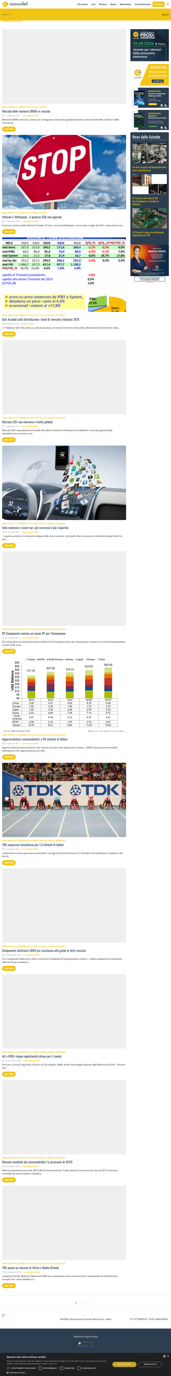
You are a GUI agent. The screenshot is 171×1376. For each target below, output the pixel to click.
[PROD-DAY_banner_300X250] (149, 45)
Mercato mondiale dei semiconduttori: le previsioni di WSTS (37, 1161)
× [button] (168, 1356)
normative (24, 107)
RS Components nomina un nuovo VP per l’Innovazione (33, 633)
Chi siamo (82, 4)
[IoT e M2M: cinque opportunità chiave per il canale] (64, 1011)
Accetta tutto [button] (124, 1364)
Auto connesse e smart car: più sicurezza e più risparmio (35, 527)
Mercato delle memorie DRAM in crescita (26, 111)
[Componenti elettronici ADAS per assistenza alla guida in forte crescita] (64, 905)
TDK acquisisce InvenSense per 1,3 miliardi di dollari (33, 844)
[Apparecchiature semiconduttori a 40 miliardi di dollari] (64, 694)
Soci (93, 4)
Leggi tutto (9, 129)
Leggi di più (52, 1363)
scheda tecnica (39, 107)
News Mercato (9, 107)
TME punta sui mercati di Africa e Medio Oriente (30, 1267)
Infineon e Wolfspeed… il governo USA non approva (32, 216)
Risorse (103, 4)
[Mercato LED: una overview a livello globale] (64, 377)
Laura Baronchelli (30, 115)
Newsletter (125, 4)
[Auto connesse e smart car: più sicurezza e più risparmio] (64, 483)
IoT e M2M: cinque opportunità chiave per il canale (32, 1056)
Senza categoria (56, 315)
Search (165, 14)
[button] (57, 1372)
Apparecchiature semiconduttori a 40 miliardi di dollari (35, 739)
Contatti (158, 4)
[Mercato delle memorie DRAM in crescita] (64, 66)
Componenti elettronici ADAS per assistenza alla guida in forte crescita (44, 950)
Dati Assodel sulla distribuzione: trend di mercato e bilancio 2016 (40, 319)
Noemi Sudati (27, 323)
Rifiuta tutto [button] (150, 1364)
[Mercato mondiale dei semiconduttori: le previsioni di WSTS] (64, 1117)
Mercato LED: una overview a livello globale (27, 421)
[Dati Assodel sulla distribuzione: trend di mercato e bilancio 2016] (64, 274)
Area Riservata (143, 4)
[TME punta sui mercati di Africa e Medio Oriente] (64, 1223)
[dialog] (85, 1364)
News (113, 4)
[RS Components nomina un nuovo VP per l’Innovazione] (64, 588)
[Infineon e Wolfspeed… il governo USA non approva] (64, 172)
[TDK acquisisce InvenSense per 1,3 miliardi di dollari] (64, 800)
